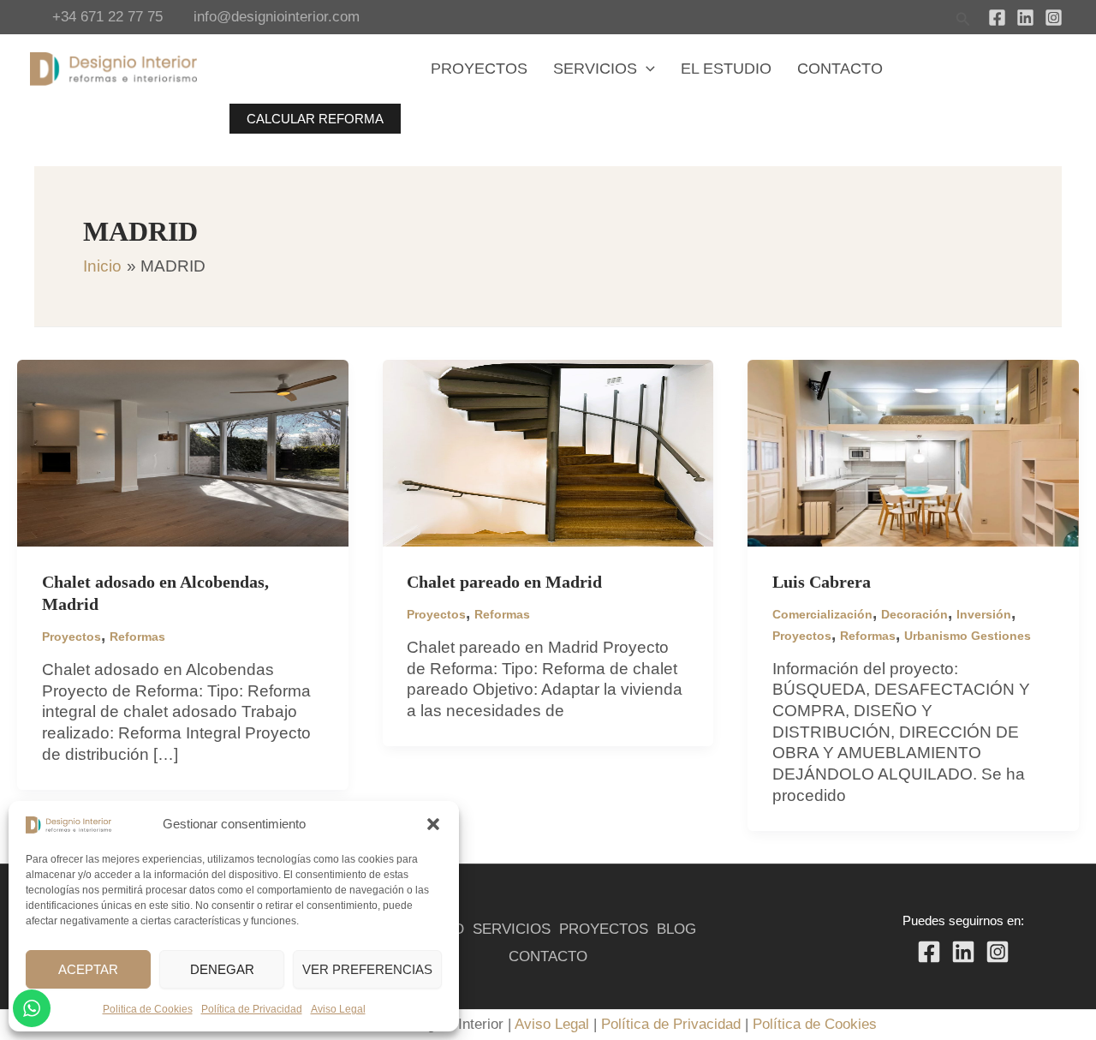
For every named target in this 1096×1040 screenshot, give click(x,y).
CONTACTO (548, 956)
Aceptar (88, 969)
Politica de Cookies (148, 1009)
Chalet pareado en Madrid (504, 581)
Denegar (222, 969)
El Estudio (726, 68)
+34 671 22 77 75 (107, 17)
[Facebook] (997, 18)
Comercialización (822, 614)
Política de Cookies (815, 1024)
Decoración (914, 614)
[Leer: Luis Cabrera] (913, 452)
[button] (433, 824)
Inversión (983, 614)
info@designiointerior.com (277, 17)
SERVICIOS (512, 929)
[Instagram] (1054, 18)
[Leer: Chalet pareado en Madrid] (548, 452)
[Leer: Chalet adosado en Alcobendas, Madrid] (182, 452)
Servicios (595, 68)
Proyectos (479, 68)
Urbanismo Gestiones (967, 636)
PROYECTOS (603, 929)
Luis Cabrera (821, 581)
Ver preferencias (367, 969)
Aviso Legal (338, 1009)
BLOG (676, 929)
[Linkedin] (1025, 18)
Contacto (840, 68)
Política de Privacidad (251, 1009)
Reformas (137, 636)
